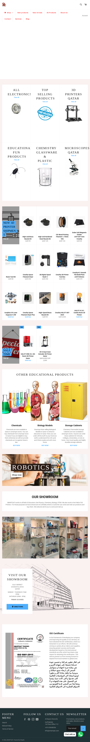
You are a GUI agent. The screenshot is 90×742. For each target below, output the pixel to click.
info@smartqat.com (52, 731)
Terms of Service (7, 729)
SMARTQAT (10, 740)
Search (4, 722)
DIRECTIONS (18, 607)
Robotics (31, 467)
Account (85, 15)
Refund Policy (7, 726)
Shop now (17, 475)
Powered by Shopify (19, 740)
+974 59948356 (50, 727)
